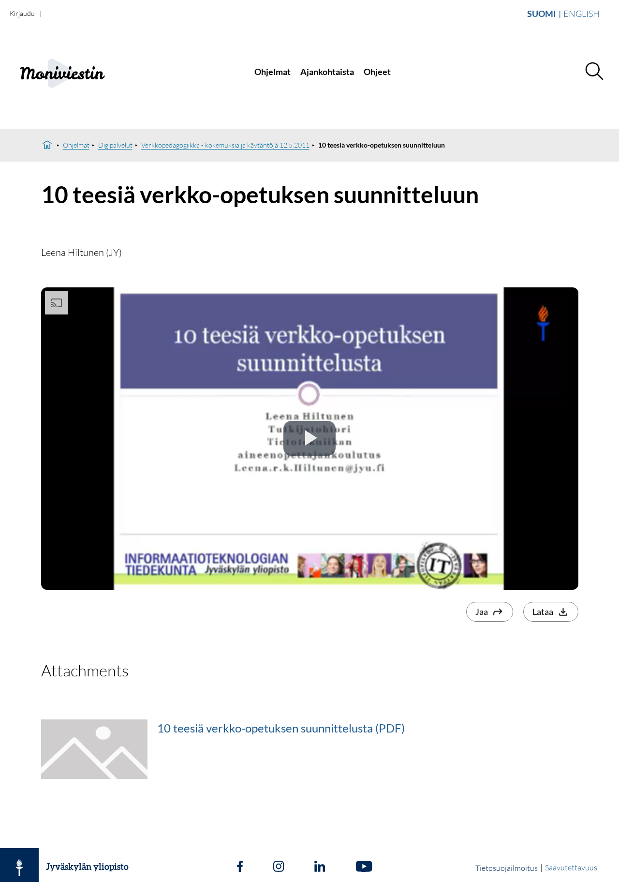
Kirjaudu (22, 13)
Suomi (541, 13)
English (581, 13)
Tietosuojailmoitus (506, 868)
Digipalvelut (115, 145)
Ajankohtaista (327, 71)
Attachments (85, 670)
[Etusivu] (47, 145)
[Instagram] (278, 867)
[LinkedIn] (319, 867)
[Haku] (593, 71)
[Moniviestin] (71, 71)
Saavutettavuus (571, 867)
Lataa (542, 611)
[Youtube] (363, 867)
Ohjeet (377, 71)
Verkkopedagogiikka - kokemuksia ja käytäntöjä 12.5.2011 (225, 145)
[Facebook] (240, 867)
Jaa (481, 611)
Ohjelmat (272, 71)
